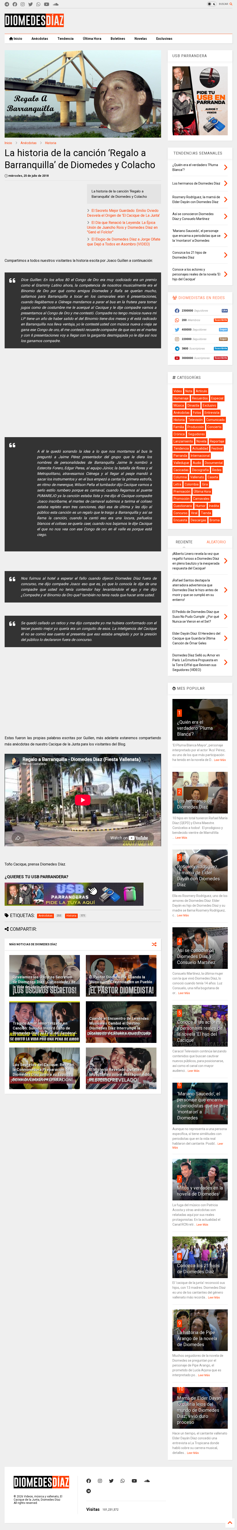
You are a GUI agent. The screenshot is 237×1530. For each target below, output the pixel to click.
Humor (201, 506)
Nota (188, 391)
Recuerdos (200, 398)
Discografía (200, 470)
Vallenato (197, 477)
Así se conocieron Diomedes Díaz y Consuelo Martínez (196, 956)
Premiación (182, 491)
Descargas (198, 520)
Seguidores (196, 434)
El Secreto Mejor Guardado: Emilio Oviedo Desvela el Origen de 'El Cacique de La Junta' (123, 213)
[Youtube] (46, 4)
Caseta (213, 477)
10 (180, 1389)
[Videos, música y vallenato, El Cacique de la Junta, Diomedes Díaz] (34, 25)
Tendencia (65, 38)
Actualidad (200, 448)
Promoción (182, 499)
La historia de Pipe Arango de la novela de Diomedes (197, 1338)
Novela (201, 441)
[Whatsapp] (38, 4)
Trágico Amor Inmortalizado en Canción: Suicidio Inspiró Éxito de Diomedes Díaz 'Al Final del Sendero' (44, 1028)
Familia (179, 427)
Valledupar (181, 463)
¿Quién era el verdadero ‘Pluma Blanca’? (195, 728)
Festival (217, 448)
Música (179, 405)
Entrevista (212, 412)
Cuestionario (183, 506)
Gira (205, 484)
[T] (7, 4)
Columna (180, 477)
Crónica (179, 434)
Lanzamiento (183, 441)
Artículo (201, 391)
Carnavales (201, 499)
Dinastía (193, 405)
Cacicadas (181, 470)
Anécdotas (39, 38)
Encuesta (180, 520)
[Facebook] (14, 4)
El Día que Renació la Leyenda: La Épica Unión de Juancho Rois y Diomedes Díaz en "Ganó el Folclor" (122, 227)
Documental (214, 463)
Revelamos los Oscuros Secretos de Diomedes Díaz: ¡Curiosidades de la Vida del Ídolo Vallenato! (44, 982)
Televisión (195, 420)
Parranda (180, 455)
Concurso (180, 513)
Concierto (214, 427)
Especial (217, 398)
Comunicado (215, 420)
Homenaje (181, 398)
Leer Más (220, 760)
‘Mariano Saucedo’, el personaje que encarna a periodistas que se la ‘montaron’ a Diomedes (200, 1106)
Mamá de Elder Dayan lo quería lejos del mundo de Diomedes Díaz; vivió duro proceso (199, 1410)
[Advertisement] (148, 21)
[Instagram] (23, 4)
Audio (197, 463)
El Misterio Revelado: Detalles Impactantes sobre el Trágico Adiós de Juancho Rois (120, 1074)
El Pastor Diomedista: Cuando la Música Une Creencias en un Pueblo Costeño (120, 982)
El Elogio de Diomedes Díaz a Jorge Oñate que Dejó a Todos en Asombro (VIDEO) (123, 241)
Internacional (200, 455)
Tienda (206, 513)
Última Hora (92, 38)
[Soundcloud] (56, 4)
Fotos (197, 412)
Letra (177, 484)
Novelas (140, 38)
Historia (50, 143)
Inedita (214, 506)
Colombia (192, 484)
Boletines (118, 38)
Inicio (17, 38)
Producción (195, 427)
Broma (215, 520)
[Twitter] (30, 4)
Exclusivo (209, 405)
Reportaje (217, 441)
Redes (216, 470)
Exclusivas (164, 38)
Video (178, 391)
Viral (194, 513)
